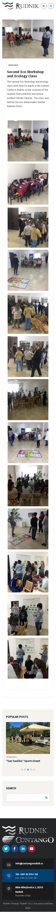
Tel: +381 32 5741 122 (26, 874)
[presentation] (7, 769)
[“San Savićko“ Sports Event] (28, 738)
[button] (22, 769)
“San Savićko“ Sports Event (23, 761)
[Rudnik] (20, 6)
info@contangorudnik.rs (29, 863)
